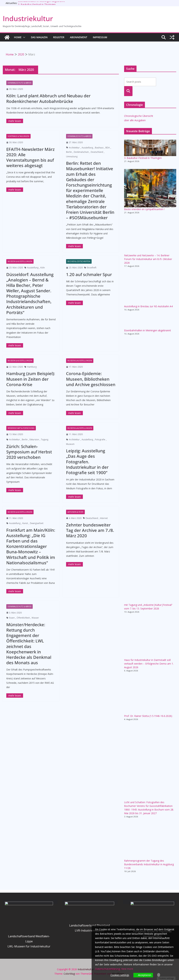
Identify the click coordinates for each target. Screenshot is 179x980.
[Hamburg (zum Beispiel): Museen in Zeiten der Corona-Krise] (14, 413)
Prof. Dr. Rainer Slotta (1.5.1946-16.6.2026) (148, 716)
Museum (70, 444)
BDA (107, 147)
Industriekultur (28, 18)
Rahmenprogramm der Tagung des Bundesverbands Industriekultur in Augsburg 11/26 (149, 864)
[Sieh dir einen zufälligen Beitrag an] (172, 37)
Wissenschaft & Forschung (21, 428)
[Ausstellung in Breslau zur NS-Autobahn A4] (150, 289)
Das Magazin (39, 37)
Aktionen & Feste (75, 512)
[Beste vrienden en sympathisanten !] (150, 188)
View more (127, 968)
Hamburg (32, 366)
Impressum (100, 37)
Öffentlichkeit (23, 617)
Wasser (35, 617)
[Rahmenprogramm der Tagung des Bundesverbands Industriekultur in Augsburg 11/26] (150, 841)
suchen (128, 91)
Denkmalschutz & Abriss (19, 83)
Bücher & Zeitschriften (78, 261)
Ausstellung (87, 147)
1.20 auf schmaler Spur (89, 274)
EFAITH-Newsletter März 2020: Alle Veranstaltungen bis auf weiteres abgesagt (30, 157)
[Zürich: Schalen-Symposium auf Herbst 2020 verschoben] (14, 490)
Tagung (44, 439)
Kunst (25, 523)
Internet (104, 518)
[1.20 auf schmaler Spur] (74, 303)
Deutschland (97, 151)
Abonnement (78, 37)
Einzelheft (91, 267)
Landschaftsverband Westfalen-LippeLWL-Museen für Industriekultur (29, 941)
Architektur (74, 147)
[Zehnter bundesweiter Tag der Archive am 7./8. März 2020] (74, 564)
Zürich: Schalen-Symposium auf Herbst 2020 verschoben (29, 451)
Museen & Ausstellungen (20, 261)
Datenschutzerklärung (107, 968)
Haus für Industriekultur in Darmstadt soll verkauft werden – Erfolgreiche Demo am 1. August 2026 (149, 663)
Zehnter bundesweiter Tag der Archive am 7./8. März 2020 (90, 530)
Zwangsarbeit (36, 523)
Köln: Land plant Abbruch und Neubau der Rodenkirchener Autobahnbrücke (48, 98)
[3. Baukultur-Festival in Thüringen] (150, 148)
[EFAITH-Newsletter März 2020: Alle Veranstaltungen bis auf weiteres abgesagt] (14, 189)
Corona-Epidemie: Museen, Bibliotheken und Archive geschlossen (90, 379)
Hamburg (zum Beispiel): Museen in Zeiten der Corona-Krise (30, 379)
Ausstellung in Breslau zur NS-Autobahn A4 (148, 306)
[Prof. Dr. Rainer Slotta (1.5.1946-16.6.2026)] (150, 696)
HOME (18, 37)
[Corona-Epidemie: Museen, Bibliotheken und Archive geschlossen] (74, 413)
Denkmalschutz (81, 151)
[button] (23, 37)
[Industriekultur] (7, 37)
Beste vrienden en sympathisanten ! (144, 209)
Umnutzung (71, 156)
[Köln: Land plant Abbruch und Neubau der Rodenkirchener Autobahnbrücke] (14, 121)
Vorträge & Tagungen (18, 136)
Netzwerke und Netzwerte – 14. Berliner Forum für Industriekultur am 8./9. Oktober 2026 (148, 259)
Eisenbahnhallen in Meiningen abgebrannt (41, 3)
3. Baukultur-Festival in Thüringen (143, 158)
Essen (12, 617)
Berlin (69, 151)
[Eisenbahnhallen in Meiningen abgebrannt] (150, 323)
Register (58, 37)
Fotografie (100, 439)
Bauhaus (99, 147)
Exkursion (34, 439)
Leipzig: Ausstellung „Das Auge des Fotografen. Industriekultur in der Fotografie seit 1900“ (87, 461)
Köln (42, 267)
